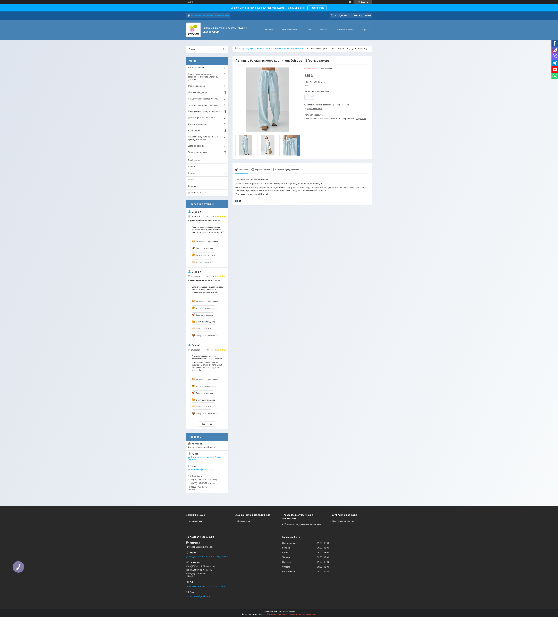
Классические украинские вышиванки (303, 524)
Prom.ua (292, 612)
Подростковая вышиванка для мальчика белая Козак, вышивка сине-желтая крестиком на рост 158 (208, 229)
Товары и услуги (246, 48)
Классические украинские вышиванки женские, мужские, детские (203, 77)
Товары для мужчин (198, 152)
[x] (240, 201)
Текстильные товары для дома (203, 105)
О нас (308, 30)
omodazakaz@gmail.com (200, 469)
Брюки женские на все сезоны (289, 48)
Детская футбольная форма (201, 118)
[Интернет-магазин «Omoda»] (193, 30)
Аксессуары (194, 130)
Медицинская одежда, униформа (204, 111)
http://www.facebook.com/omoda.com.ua (205, 586)
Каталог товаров (288, 30)
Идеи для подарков (197, 124)
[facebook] (236, 201)
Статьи (191, 173)
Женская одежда (264, 48)
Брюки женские (196, 521)
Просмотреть (317, 7)
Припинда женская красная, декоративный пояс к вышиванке (207, 357)
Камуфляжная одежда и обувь (203, 99)
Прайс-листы (194, 160)
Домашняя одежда (197, 92)
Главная (269, 30)
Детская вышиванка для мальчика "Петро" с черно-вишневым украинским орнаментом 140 (207, 289)
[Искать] (224, 49)
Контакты (323, 30)
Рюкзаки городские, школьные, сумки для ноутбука (203, 138)
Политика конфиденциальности (302, 614)
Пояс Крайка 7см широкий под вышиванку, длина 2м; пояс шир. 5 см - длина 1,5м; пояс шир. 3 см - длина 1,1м (207, 366)
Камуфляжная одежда (343, 521)
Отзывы (192, 186)
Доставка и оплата (345, 30)
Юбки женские (243, 521)
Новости (192, 167)
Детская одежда (196, 146)
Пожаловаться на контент (277, 614)
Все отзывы (207, 424)
